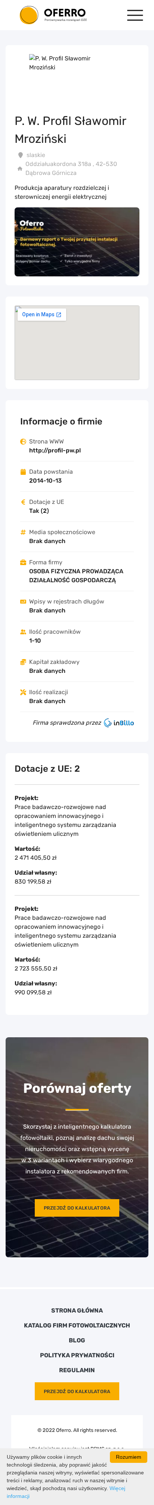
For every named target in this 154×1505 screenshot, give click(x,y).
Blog (77, 1340)
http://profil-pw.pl (55, 450)
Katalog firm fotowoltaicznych (77, 1326)
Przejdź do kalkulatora (77, 1208)
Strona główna (77, 1311)
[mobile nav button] (135, 15)
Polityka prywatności (77, 1355)
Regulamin (77, 1370)
